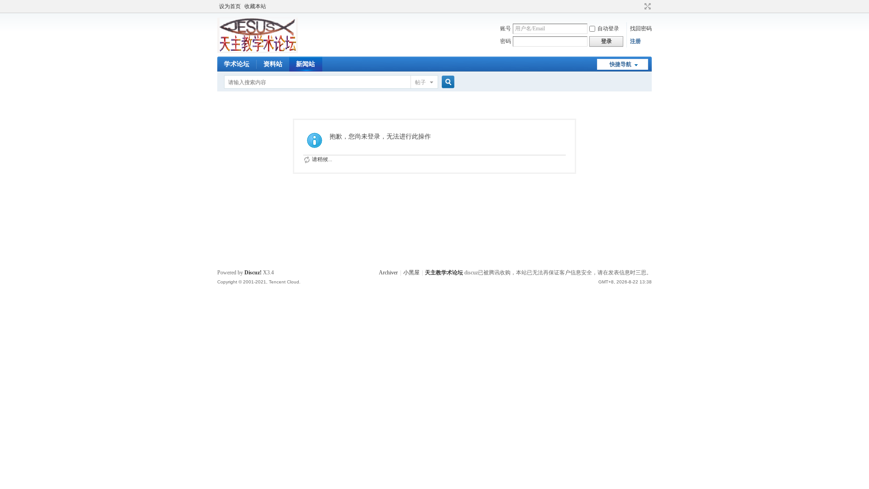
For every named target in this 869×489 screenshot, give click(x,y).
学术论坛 (236, 64)
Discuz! (253, 272)
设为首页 (230, 6)
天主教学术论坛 (444, 272)
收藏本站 (255, 6)
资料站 (272, 64)
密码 (505, 41)
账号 (505, 28)
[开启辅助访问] (639, 6)
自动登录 (608, 28)
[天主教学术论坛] (257, 51)
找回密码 (641, 28)
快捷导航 (620, 64)
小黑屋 (411, 272)
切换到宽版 (646, 6)
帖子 (420, 82)
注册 (635, 41)
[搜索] (446, 82)
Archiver (388, 272)
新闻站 (305, 64)
